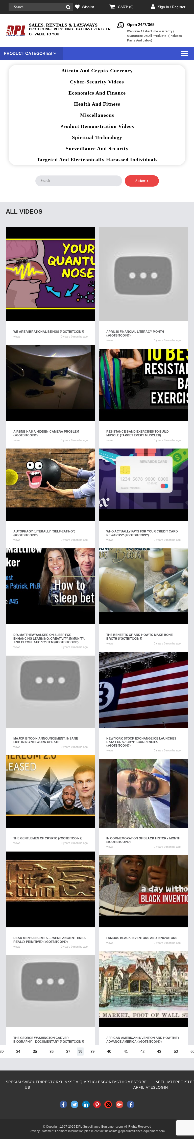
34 (18, 1051)
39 (92, 1051)
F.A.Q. (78, 1082)
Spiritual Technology (97, 137)
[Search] (68, 7)
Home (127, 1082)
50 (176, 1051)
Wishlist (88, 7)
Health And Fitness (97, 104)
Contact (112, 1082)
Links (66, 1082)
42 (142, 1051)
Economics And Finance (97, 93)
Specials (15, 1082)
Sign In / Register (171, 7)
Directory (49, 1082)
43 (159, 1051)
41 (126, 1051)
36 (52, 1051)
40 (109, 1051)
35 (35, 1051)
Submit (141, 181)
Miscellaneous (97, 115)
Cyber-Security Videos (97, 81)
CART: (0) (126, 7)
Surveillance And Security (97, 148)
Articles (93, 1082)
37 (68, 1051)
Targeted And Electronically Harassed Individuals (97, 159)
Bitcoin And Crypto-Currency (97, 70)
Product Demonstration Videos (97, 126)
